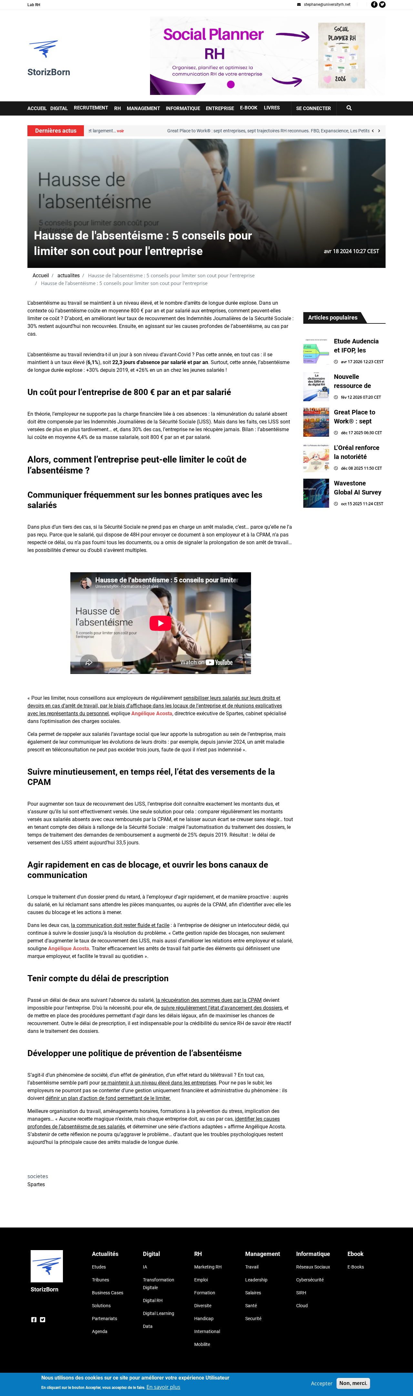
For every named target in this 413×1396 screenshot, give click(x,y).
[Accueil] (43, 49)
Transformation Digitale (158, 1283)
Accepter (322, 1383)
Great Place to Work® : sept (354, 416)
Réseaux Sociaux (313, 1266)
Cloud (302, 1305)
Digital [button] (59, 108)
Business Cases (107, 1292)
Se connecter (313, 108)
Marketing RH (208, 1266)
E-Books (356, 1266)
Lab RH (33, 5)
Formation (204, 1292)
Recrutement (91, 108)
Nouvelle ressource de (352, 381)
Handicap (204, 1318)
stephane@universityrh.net (327, 4)
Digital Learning (158, 1313)
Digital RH (153, 1300)
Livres (272, 108)
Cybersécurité (310, 1279)
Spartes (36, 1184)
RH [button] (117, 108)
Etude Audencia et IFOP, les (356, 345)
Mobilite (202, 1344)
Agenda (99, 1331)
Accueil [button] (37, 108)
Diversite (202, 1305)
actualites (68, 275)
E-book (248, 108)
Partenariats (104, 1318)
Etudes (99, 1266)
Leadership (256, 1279)
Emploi (201, 1279)
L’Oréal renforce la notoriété (356, 452)
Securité (253, 1318)
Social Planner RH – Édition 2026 (188, 20)
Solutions (101, 1305)
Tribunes (100, 1279)
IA (145, 1266)
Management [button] (143, 108)
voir (325, 130)
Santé (251, 1305)
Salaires (253, 1292)
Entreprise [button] (220, 108)
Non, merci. (353, 1383)
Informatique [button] (183, 108)
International (207, 1331)
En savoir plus (163, 1387)
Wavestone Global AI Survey (357, 487)
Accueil (41, 275)
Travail (251, 1266)
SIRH (301, 1292)
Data (148, 1326)
